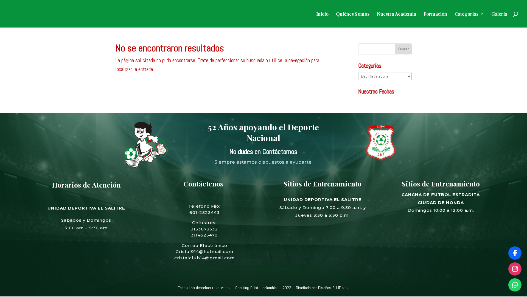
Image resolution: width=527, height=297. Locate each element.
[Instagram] (515, 269)
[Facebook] (515, 253)
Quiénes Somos (352, 14)
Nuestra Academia (396, 14)
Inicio (322, 14)
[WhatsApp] (515, 285)
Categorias (466, 14)
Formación (435, 14)
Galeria (499, 14)
